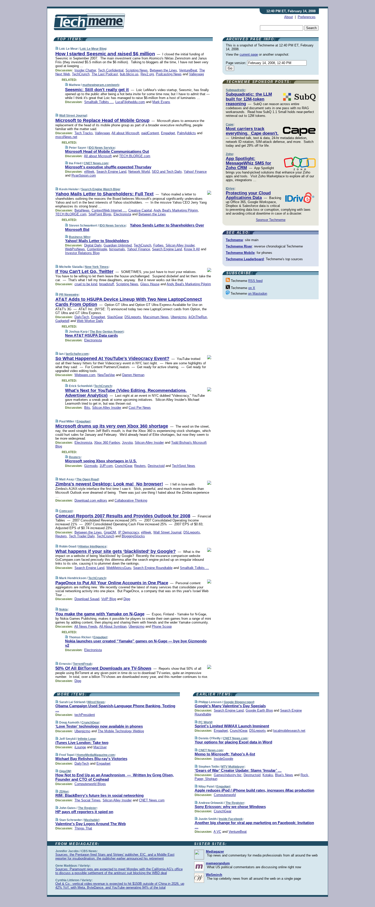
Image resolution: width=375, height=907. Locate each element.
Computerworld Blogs (90, 784)
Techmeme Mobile (240, 253)
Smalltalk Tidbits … (98, 102)
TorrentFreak (82, 663)
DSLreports (132, 317)
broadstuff (106, 284)
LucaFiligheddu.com (130, 102)
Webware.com (84, 375)
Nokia (63, 609)
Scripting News (137, 70)
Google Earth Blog (259, 710)
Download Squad (86, 599)
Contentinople (97, 249)
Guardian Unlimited (118, 245)
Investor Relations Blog (82, 253)
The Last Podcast (105, 74)
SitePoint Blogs (100, 214)
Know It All (192, 249)
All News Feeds (85, 626)
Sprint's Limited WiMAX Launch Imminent (232, 726)
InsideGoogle (223, 759)
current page (249, 54)
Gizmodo (90, 466)
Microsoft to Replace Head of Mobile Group (102, 120)
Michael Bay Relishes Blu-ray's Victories (91, 758)
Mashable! (91, 820)
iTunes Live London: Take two (81, 742)
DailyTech (81, 317)
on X (251, 288)
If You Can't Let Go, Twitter (84, 271)
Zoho (229, 154)
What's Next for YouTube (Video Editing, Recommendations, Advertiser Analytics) (126, 392)
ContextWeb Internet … (109, 210)
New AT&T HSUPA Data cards (91, 335)
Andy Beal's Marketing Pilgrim (176, 210)
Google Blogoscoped (239, 702)
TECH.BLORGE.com (134, 156)
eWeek (89, 171)
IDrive (230, 188)
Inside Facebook (231, 819)
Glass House (149, 284)
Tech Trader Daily (82, 536)
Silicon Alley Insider (180, 245)
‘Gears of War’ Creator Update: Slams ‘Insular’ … (238, 770)
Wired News (96, 702)
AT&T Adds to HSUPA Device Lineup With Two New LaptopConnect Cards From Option (128, 302)
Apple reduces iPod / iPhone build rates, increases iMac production (254, 790)
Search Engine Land (111, 171)
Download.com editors (90, 500)
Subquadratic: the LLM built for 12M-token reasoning (249, 99)
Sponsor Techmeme (270, 220)
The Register (87, 808)
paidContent (150, 133)
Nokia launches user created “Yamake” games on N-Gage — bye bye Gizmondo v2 (136, 643)
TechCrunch (81, 74)
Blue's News (284, 775)
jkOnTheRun (198, 317)
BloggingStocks (133, 536)
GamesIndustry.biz (228, 775)
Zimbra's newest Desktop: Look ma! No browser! (109, 484)
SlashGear (114, 317)
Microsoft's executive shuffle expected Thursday (108, 167)
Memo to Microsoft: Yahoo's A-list (225, 754)
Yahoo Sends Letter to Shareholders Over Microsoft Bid (134, 227)
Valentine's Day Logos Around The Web (90, 824)
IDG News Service (102, 147)
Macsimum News (156, 317)
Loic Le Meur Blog (93, 48)
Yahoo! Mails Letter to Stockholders (97, 241)
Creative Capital (140, 210)
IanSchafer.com (77, 353)
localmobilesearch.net (289, 730)
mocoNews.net (66, 137)
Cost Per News (140, 407)
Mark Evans (161, 102)
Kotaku (267, 775)
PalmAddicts (186, 133)
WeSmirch (214, 875)
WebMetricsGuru (118, 568)
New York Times (96, 266)
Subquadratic (235, 90)
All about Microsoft (125, 133)
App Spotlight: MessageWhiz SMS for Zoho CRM (248, 163)
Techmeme (234, 240)
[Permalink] (56, 49)
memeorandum (218, 863)
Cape (229, 124)
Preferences (307, 17)
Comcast (65, 511)
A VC (217, 832)
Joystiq (127, 442)
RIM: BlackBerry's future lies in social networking (99, 795)
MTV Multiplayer (232, 766)
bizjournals (117, 249)
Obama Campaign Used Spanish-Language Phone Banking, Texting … (115, 708)
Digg (126, 599)
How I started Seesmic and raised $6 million (105, 53)
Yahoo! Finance (195, 171)
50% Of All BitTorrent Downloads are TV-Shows (103, 668)
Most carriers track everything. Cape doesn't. (252, 131)
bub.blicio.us (129, 74)
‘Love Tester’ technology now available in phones (99, 726)
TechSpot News (183, 466)
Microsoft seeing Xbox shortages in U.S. (101, 461)
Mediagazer (215, 851)
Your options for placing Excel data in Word (233, 742)
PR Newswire (69, 294)
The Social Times (87, 800)
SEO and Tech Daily (167, 171)
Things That (83, 828)
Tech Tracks (83, 133)
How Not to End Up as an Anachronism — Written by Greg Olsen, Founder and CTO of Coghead (114, 777)
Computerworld (225, 795)
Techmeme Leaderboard (245, 259)
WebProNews (75, 249)
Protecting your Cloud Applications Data (248, 195)
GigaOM (110, 532)
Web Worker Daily (90, 321)
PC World (205, 722)
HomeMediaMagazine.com (96, 754)
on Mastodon (257, 293)
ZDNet (63, 791)
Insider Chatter (85, 70)
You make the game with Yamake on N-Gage (99, 614)
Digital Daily (93, 245)
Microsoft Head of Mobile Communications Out (107, 151)
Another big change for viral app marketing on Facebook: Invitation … (254, 825)
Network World (139, 171)
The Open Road (87, 479)
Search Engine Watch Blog (100, 189)
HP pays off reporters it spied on (84, 812)
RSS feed (255, 281)
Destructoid (156, 466)
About (288, 17)
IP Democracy (128, 532)
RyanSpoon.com (83, 175)
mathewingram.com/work (100, 84)
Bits (87, 407)
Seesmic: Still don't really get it (97, 89)
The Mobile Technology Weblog (121, 731)
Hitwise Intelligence (92, 546)
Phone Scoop (162, 626)
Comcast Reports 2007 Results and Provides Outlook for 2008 (122, 515)
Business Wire (79, 237)
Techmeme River (239, 246)
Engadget (168, 133)
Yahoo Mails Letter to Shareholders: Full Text (104, 193)
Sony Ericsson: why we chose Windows (230, 806)
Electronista (122, 214)
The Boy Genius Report (106, 331)
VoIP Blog (108, 599)
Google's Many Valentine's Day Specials (230, 706)
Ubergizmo (178, 317)
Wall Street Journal (73, 115)
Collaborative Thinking (131, 500)
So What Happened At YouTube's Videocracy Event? (112, 358)
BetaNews (82, 210)
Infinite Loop (86, 738)
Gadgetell (62, 321)
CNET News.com (96, 163)
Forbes (158, 245)
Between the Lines (163, 70)
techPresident (84, 715)
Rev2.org (147, 74)
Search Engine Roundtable (152, 568)
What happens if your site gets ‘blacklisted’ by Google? (115, 551)
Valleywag (196, 74)
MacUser (100, 747)
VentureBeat (188, 70)
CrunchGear (123, 466)
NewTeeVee (106, 375)
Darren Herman (133, 375)
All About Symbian (113, 626)
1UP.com (106, 466)
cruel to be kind (85, 284)
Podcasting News (169, 74)
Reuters (75, 457)
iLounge (80, 747)
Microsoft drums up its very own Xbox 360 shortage (111, 426)
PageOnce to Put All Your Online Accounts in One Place (111, 582)
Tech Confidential (110, 70)
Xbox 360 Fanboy (107, 442)
